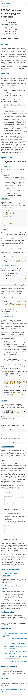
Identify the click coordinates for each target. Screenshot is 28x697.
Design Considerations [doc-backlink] (10, 569)
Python (3, 3)
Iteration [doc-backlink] (4, 401)
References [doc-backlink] (6, 628)
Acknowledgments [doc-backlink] (9, 666)
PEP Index (8, 3)
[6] (17, 243)
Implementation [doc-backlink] (7, 447)
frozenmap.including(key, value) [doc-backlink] (11, 249)
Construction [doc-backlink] (5, 166)
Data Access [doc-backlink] (5, 199)
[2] (17, 617)
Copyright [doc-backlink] (5, 678)
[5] (16, 485)
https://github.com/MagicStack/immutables (15, 643)
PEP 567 (24, 141)
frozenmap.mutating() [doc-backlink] (7, 316)
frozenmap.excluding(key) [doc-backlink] (9, 265)
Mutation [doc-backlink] (4, 229)
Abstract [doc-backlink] (4, 44)
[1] (10, 136)
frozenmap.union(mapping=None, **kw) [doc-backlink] (13, 285)
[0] (9, 58)
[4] (10, 541)
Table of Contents (10, 39)
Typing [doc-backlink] (3, 435)
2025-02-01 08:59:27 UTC (15, 694)
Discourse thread (13, 24)
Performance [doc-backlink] (5, 492)
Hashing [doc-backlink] (4, 422)
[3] (7, 511)
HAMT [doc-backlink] (3, 460)
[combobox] (14, 6)
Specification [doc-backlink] (6, 157)
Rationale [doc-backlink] (5, 73)
